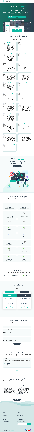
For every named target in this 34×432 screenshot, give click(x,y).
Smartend (7, 1)
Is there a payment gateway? (8, 337)
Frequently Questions (6, 421)
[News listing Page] (3, 275)
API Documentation (20, 415)
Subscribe (28, 424)
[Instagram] (30, 430)
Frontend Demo (22, 16)
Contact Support (5, 422)
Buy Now (9, 306)
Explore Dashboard (17, 166)
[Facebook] (25, 430)
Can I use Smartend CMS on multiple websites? (11, 327)
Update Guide (19, 412)
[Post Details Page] (26, 275)
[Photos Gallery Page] (15, 275)
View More (17, 343)
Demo (3, 413)
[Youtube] (29, 430)
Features (4, 410)
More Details (6, 393)
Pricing (4, 412)
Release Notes (5, 415)
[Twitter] (27, 430)
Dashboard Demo (12, 16)
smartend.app (13, 430)
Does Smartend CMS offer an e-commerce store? (11, 340)
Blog (18, 416)
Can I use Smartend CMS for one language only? (11, 329)
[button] (16, 370)
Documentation (19, 413)
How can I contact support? (8, 332)
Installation (19, 410)
